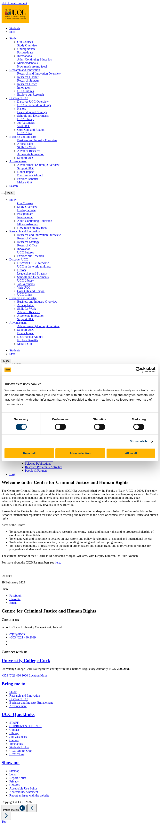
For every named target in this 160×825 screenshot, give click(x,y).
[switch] (60, 427)
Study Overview (27, 45)
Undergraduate (26, 49)
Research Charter (27, 77)
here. (58, 562)
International (25, 56)
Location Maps (38, 675)
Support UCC (25, 157)
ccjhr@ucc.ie (17, 634)
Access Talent (25, 143)
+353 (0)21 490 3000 (15, 675)
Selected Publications (38, 463)
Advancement (18, 706)
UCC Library (25, 119)
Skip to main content (14, 3)
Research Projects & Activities (43, 467)
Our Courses (25, 42)
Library (14, 733)
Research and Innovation (24, 695)
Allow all (131, 453)
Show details (139, 441)
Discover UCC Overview (33, 101)
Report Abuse (17, 778)
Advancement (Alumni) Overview (38, 164)
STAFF (14, 722)
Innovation (23, 87)
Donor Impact (25, 171)
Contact (14, 729)
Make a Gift (24, 182)
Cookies (14, 785)
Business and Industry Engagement (31, 702)
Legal (12, 774)
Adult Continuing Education (34, 59)
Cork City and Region (30, 129)
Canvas (14, 740)
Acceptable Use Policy (23, 788)
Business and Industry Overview (37, 140)
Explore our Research (30, 94)
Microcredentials (27, 63)
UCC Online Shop (20, 750)
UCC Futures (25, 91)
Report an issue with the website (29, 795)
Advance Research (28, 150)
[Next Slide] (6, 816)
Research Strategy (28, 80)
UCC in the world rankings (34, 105)
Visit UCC (23, 126)
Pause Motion (11, 809)
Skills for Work (26, 147)
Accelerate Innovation (30, 154)
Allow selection (80, 453)
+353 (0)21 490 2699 (22, 637)
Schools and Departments (33, 115)
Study (13, 692)
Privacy (14, 781)
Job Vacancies (26, 122)
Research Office (27, 84)
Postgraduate (25, 52)
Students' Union (19, 747)
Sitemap (14, 771)
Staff (12, 31)
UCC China (24, 133)
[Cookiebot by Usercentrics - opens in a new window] (138, 370)
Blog (12, 474)
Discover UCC (18, 699)
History (21, 108)
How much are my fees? (32, 66)
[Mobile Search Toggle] (3, 193)
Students (14, 28)
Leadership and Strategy (32, 112)
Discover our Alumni (30, 175)
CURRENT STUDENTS (25, 726)
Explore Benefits (27, 178)
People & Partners (36, 470)
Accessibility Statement (23, 792)
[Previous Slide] (32, 808)
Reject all (29, 453)
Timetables (16, 743)
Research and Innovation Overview (39, 73)
